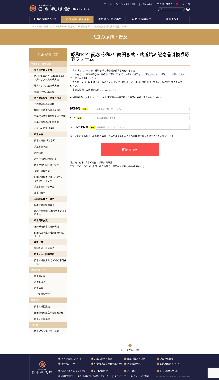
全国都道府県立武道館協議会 (48, 312)
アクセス (108, 4)
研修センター (174, 20)
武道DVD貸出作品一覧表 (46, 331)
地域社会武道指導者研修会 (47, 110)
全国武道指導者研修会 (45, 104)
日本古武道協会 (42, 318)
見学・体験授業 (42, 171)
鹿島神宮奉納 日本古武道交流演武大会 (50, 213)
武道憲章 (38, 288)
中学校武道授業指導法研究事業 (50, 116)
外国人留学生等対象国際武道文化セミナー (50, 234)
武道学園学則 (41, 146)
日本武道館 (59, 8)
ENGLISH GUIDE (164, 4)
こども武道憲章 (42, 294)
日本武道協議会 (42, 306)
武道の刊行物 (166, 358)
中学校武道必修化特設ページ (108, 363)
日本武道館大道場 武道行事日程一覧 (50, 262)
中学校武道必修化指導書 (46, 122)
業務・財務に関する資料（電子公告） (94, 376)
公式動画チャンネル (170, 363)
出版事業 (142, 20)
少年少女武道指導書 (44, 128)
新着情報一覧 (134, 363)
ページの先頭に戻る (130, 350)
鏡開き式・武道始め (44, 248)
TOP (31, 26)
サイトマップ (120, 376)
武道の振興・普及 (77, 20)
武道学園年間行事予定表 (46, 165)
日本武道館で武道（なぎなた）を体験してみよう (50, 179)
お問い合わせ (147, 4)
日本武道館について (45, 20)
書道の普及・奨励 (109, 20)
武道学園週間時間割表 (45, 158)
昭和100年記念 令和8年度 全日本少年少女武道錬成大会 (49, 78)
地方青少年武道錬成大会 (46, 85)
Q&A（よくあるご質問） (126, 4)
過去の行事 (39, 192)
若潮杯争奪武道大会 (44, 91)
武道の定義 (39, 276)
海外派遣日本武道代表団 (46, 226)
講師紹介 (38, 152)
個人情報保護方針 (66, 376)
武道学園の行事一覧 (44, 186)
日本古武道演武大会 (44, 205)
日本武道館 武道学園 (44, 140)
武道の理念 (39, 282)
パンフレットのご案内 (139, 376)
